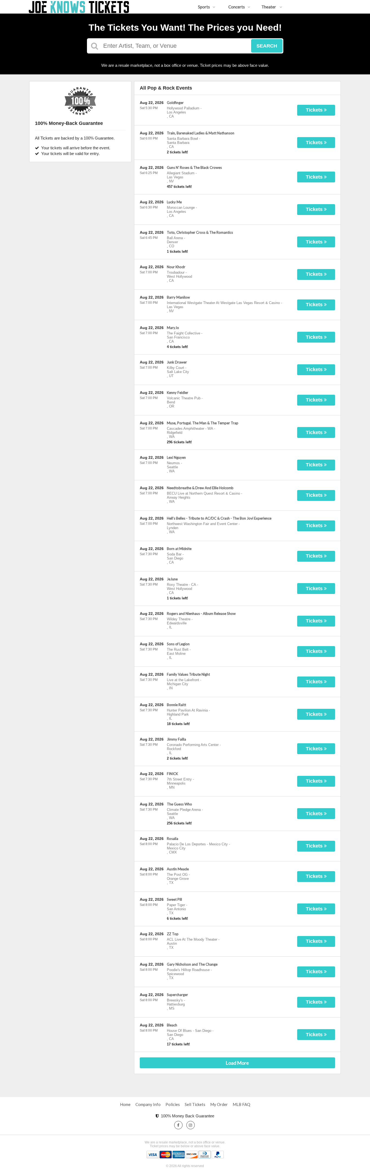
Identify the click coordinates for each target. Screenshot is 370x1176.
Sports (204, 6)
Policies (172, 1104)
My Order (219, 1104)
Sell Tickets (195, 1104)
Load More (237, 1063)
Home (125, 1104)
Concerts (236, 6)
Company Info (148, 1104)
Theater (269, 6)
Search (267, 46)
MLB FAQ (241, 1104)
